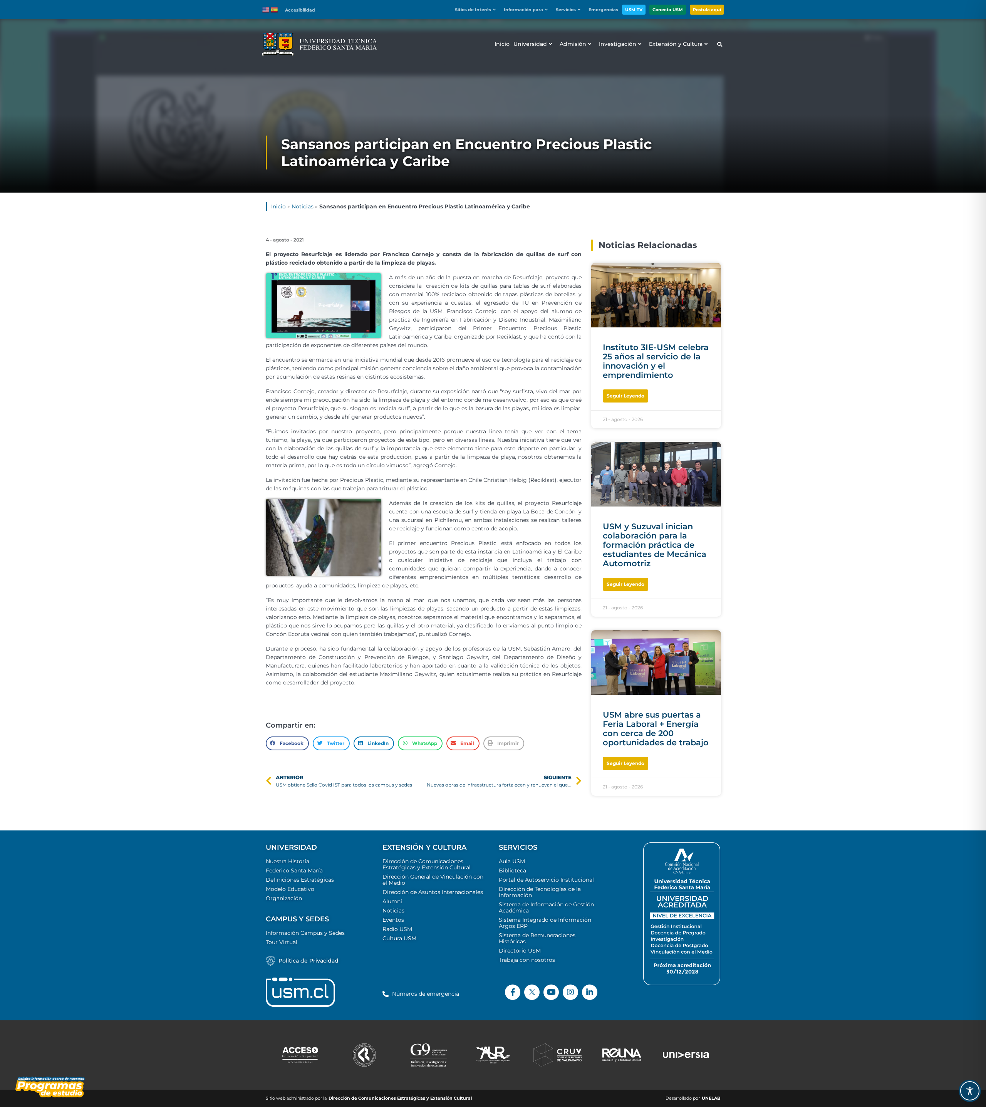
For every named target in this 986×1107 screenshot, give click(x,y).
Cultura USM (399, 938)
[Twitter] (532, 992)
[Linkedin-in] (589, 992)
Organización (284, 898)
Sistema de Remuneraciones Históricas (537, 938)
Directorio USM (520, 950)
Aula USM (512, 861)
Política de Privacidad (308, 960)
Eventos (393, 919)
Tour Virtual (281, 942)
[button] (477, 10)
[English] (266, 9)
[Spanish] (274, 9)
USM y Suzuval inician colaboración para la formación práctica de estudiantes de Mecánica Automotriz (654, 545)
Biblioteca (512, 870)
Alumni (392, 901)
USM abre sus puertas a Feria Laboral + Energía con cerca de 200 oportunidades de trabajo (656, 728)
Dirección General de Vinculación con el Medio (432, 879)
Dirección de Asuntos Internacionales (432, 892)
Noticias (303, 206)
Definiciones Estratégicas (300, 879)
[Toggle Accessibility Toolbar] (969, 1090)
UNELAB (711, 1098)
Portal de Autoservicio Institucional (546, 879)
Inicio (278, 206)
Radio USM (397, 929)
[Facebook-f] (512, 992)
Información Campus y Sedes (305, 932)
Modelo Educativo (290, 889)
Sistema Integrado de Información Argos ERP (545, 922)
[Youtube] (551, 992)
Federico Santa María (294, 870)
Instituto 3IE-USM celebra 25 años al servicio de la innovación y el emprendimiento (656, 361)
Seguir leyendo (625, 396)
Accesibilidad (300, 10)
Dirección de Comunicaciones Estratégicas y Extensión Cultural (426, 864)
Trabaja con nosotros (527, 959)
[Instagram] (570, 992)
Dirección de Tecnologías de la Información (540, 892)
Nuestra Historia (287, 861)
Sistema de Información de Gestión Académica (546, 907)
